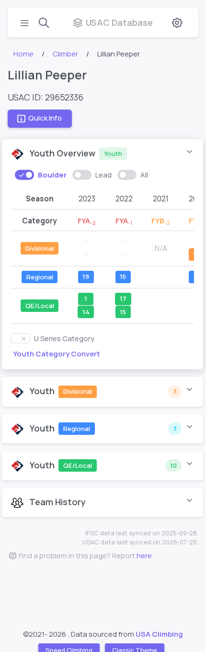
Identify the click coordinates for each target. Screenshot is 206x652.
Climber (65, 54)
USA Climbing (159, 634)
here (144, 556)
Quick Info (45, 118)
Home (23, 54)
